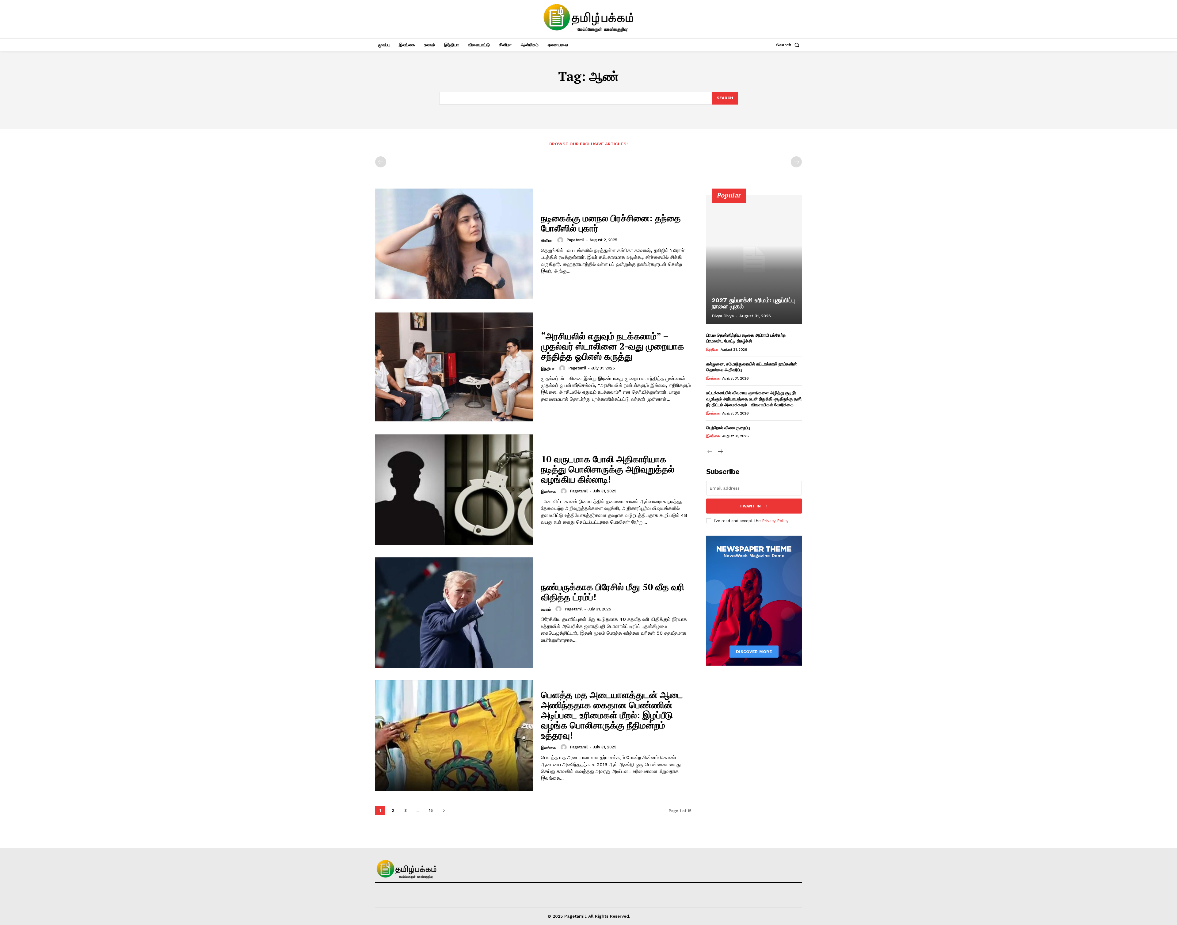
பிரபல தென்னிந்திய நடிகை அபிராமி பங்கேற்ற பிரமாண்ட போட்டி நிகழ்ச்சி (746, 338)
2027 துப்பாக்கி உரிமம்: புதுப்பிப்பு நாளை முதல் (753, 303)
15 (431, 810)
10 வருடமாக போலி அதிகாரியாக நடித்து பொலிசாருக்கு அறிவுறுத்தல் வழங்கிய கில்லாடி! (607, 469)
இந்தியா (547, 368)
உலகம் (546, 609)
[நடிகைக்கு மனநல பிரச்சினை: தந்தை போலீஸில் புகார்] (454, 244)
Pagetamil (575, 240)
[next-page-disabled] (796, 161)
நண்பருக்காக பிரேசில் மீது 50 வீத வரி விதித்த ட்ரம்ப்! (612, 592)
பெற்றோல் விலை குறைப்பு (728, 427)
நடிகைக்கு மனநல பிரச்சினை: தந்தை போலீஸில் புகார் (611, 223)
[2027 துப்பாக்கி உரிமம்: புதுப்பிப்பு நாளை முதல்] (754, 259)
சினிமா (547, 240)
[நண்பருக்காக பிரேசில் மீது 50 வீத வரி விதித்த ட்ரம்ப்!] (454, 612)
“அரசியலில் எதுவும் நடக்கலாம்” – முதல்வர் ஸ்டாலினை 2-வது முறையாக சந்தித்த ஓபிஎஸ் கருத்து (612, 346)
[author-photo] (561, 240)
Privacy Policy (775, 520)
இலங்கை (548, 491)
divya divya (723, 316)
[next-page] (444, 810)
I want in (750, 506)
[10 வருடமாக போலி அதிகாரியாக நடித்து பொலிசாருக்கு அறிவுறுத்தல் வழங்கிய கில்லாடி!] (454, 489)
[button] (789, 44)
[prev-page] (380, 161)
